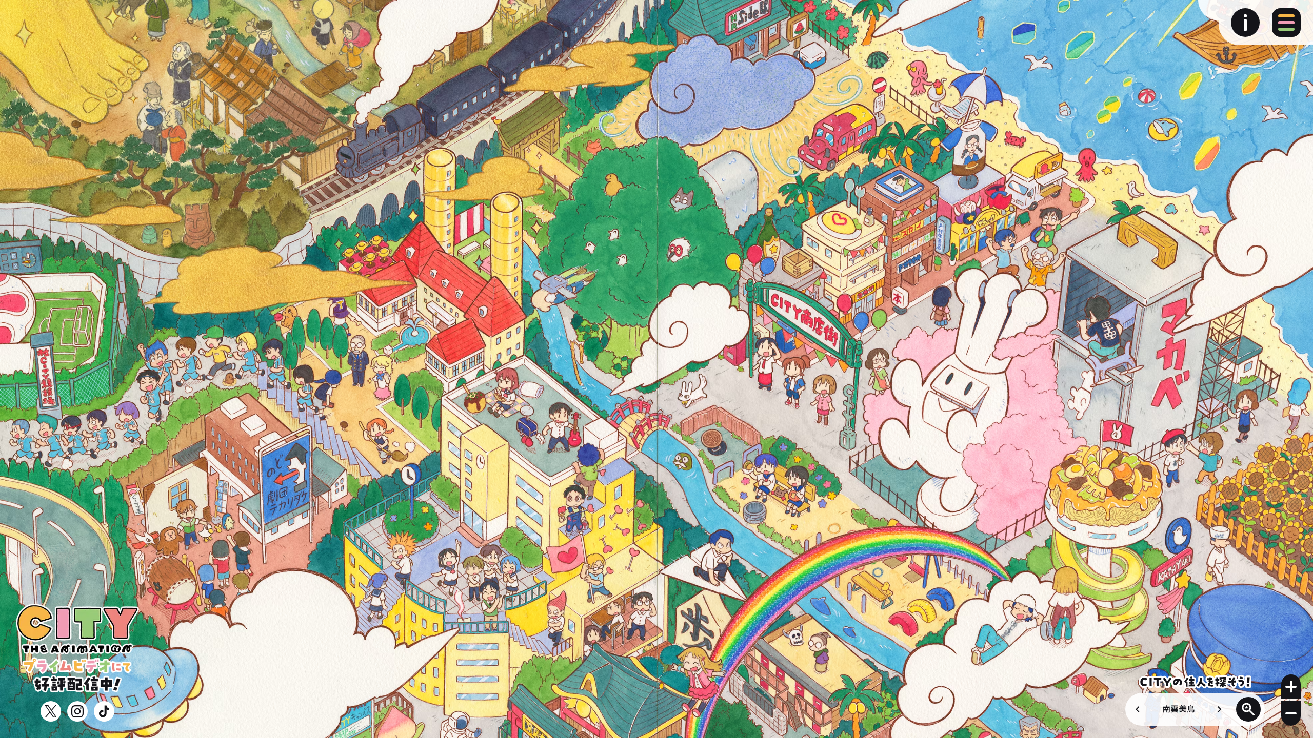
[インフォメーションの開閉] (1245, 22)
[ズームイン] (1291, 686)
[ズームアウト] (1291, 713)
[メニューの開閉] (1286, 22)
